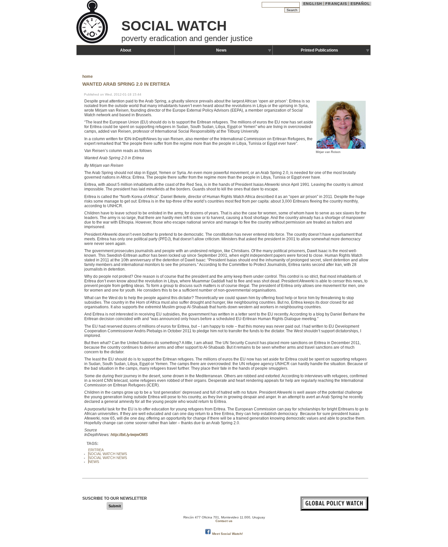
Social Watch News (108, 454)
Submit (115, 506)
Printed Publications (319, 50)
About (125, 50)
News (221, 50)
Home (87, 76)
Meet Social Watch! (227, 534)
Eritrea (96, 450)
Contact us (224, 521)
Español (360, 4)
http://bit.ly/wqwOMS (129, 434)
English (312, 4)
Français (336, 4)
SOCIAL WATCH (174, 25)
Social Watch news (108, 458)
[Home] (92, 42)
